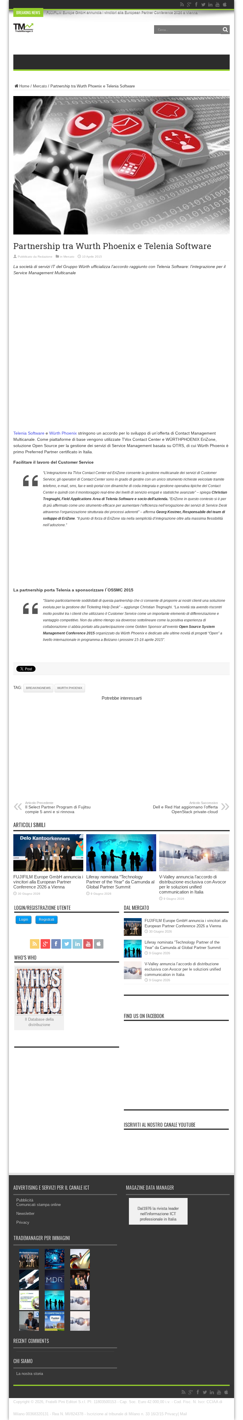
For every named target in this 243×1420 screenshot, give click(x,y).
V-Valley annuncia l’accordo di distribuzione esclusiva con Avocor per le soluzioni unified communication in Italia (192, 884)
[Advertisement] (121, 321)
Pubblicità (24, 1200)
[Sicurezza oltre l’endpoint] (54, 1279)
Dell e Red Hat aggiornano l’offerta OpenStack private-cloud (185, 807)
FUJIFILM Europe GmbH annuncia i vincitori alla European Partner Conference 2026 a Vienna (122, 12)
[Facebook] (196, 4)
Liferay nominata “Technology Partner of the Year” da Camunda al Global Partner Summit (120, 881)
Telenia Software (29, 433)
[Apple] (225, 4)
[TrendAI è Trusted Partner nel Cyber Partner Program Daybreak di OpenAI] (54, 1259)
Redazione (45, 256)
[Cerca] (225, 29)
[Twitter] (203, 4)
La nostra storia (29, 1373)
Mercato (40, 86)
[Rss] (182, 4)
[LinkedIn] (210, 4)
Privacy (22, 1222)
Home (24, 86)
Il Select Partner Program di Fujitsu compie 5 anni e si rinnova (58, 807)
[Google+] (189, 4)
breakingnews (38, 688)
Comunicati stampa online (38, 1204)
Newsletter (25, 1213)
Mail (183, 1414)
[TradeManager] (23, 34)
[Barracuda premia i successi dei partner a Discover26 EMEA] (80, 1279)
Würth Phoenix (63, 433)
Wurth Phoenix (69, 688)
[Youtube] (217, 4)
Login (23, 920)
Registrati (46, 920)
